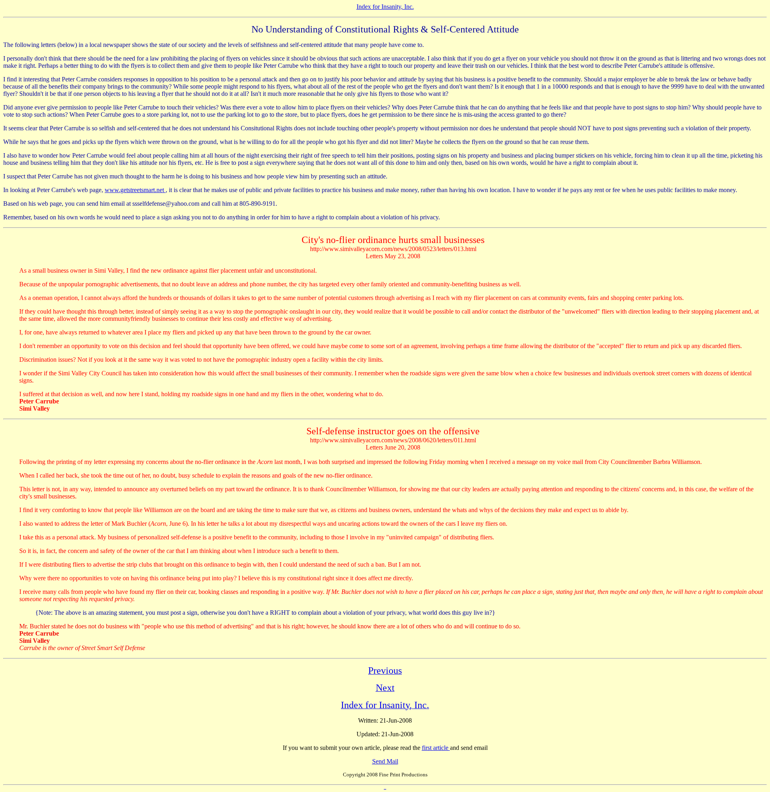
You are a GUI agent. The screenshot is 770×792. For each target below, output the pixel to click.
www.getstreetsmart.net (135, 189)
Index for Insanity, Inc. (385, 6)
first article (436, 747)
